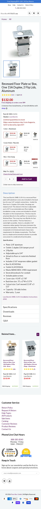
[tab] (20, 193)
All (10, 19)
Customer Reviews (9, 424)
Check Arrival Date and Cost (13, 174)
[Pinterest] (4, 481)
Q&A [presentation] (5, 320)
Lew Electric (13, 117)
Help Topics (6, 413)
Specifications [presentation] (10, 307)
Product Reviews (9, 426)
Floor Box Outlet (16, 494)
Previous (4, 69)
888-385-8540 (21, 8)
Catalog (5, 421)
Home (4, 19)
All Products (7, 416)
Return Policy (29, 5)
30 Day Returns (29, 1)
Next (37, 69)
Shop (9, 5)
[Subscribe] (36, 473)
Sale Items (6, 418)
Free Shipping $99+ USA (15, 1)
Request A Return (9, 410)
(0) (19, 95)
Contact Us (20, 5)
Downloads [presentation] (8, 311)
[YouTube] (9, 481)
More (6, 140)
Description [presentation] (9, 193)
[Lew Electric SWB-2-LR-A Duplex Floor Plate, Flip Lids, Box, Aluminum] (20, 41)
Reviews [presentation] (7, 316)
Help (14, 5)
